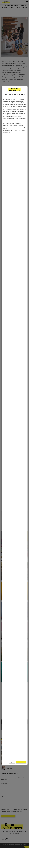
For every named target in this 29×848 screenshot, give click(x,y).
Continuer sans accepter (19, 85)
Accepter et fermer (21, 762)
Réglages (12, 762)
